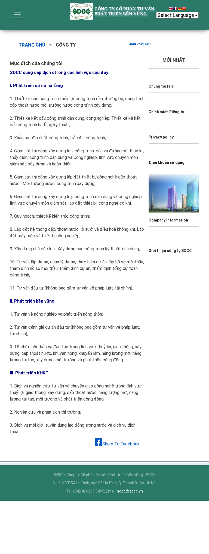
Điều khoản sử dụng (167, 162)
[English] (171, 9)
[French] (175, 9)
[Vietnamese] (184, 9)
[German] (179, 9)
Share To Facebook (121, 444)
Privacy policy (161, 137)
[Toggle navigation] (17, 12)
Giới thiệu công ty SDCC (170, 250)
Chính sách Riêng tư (167, 112)
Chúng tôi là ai (161, 86)
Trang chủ (32, 45)
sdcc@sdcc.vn (130, 491)
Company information (168, 220)
